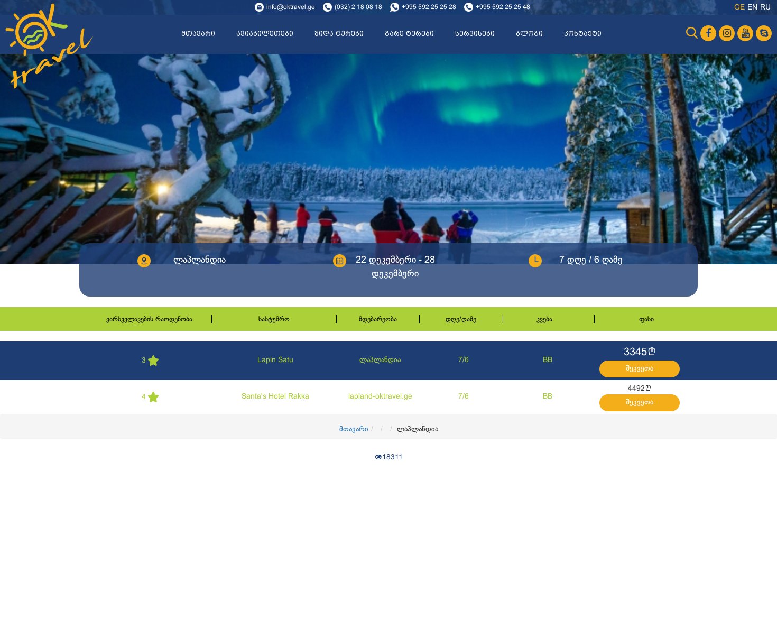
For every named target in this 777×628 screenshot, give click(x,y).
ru (765, 7)
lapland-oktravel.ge (380, 396)
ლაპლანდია (380, 360)
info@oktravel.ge (290, 7)
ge (739, 7)
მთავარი (198, 34)
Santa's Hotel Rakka (275, 396)
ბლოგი (529, 34)
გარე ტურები (409, 34)
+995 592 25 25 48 (503, 7)
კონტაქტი (583, 34)
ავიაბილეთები (264, 34)
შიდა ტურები (339, 34)
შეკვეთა (639, 368)
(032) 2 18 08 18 (358, 7)
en (752, 7)
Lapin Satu (275, 360)
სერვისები (475, 34)
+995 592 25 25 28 (429, 7)
